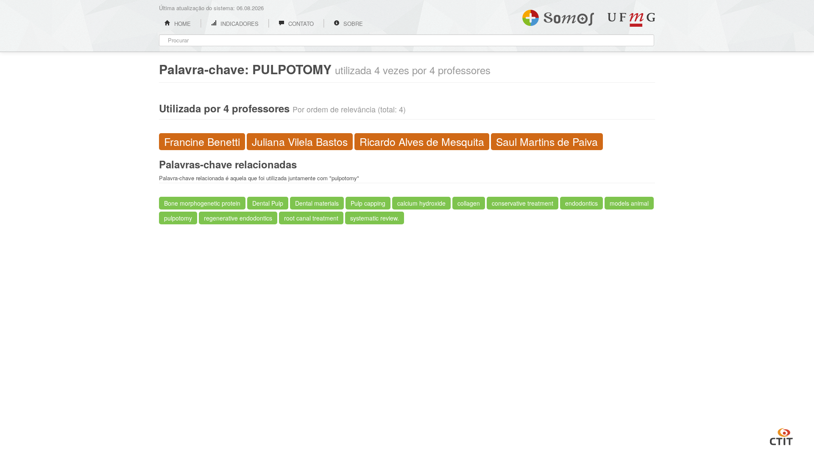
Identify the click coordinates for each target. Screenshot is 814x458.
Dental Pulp (267, 203)
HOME (182, 24)
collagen (468, 203)
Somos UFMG (558, 16)
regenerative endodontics (238, 218)
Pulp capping (368, 203)
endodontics (581, 203)
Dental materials (317, 203)
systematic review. (374, 218)
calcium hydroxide (421, 203)
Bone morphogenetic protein (202, 203)
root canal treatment (311, 218)
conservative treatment (522, 203)
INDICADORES (239, 24)
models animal (629, 203)
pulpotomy (178, 218)
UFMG (631, 20)
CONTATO (300, 24)
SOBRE (352, 24)
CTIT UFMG (781, 435)
